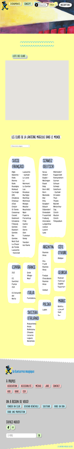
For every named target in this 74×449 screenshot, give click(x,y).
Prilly (24, 221)
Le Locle (26, 178)
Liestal (45, 227)
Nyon (24, 212)
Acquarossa (31, 324)
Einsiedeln (46, 212)
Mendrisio (31, 341)
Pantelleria (31, 298)
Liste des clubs (19, 56)
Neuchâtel (26, 209)
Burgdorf (45, 204)
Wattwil (56, 204)
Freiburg (45, 218)
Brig (43, 201)
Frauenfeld (46, 215)
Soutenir (46, 406)
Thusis (55, 201)
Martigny (26, 195)
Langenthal (46, 224)
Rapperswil (57, 175)
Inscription (65, 5)
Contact (56, 386)
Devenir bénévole (31, 406)
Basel (44, 183)
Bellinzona (31, 329)
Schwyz (56, 186)
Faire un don (59, 406)
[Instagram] (13, 427)
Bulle (14, 183)
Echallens (15, 221)
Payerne (26, 215)
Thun (55, 198)
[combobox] (20, 146)
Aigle (13, 172)
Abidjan (60, 258)
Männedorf (57, 172)
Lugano (30, 338)
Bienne (14, 181)
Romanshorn (58, 178)
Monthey (26, 198)
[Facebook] (8, 427)
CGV (24, 391)
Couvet (14, 215)
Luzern (45, 230)
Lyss (44, 233)
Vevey (25, 238)
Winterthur (57, 207)
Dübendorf (46, 209)
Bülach (45, 207)
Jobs (47, 386)
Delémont (15, 218)
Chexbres (15, 198)
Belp (44, 186)
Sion (24, 233)
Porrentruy (27, 218)
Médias (38, 386)
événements (15, 3)
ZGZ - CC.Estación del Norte (16, 293)
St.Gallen (56, 195)
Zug (54, 209)
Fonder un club (13, 406)
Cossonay (15, 212)
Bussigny (15, 186)
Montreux (26, 201)
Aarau (44, 172)
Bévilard (15, 189)
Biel (43, 198)
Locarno (30, 335)
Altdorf (45, 175)
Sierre (25, 230)
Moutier (26, 207)
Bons (17, 391)
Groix (29, 273)
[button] (52, 5)
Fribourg (15, 224)
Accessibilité (26, 386)
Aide (9, 391)
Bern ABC (46, 189)
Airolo (29, 327)
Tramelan (26, 235)
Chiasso (30, 332)
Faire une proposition (16, 412)
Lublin (44, 310)
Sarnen (56, 181)
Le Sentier (27, 186)
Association (12, 386)
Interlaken (46, 221)
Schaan (56, 183)
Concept (27, 3)
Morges (25, 204)
